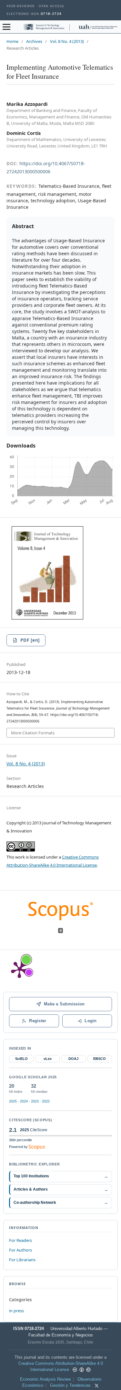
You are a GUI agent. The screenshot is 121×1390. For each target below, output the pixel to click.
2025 (13, 1101)
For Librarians (22, 1260)
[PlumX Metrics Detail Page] (19, 969)
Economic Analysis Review (45, 1379)
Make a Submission (64, 1004)
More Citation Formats (33, 733)
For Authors (20, 1250)
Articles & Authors (61, 1189)
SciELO (21, 1059)
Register (37, 1021)
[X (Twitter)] (97, 1386)
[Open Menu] (6, 26)
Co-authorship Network (61, 1202)
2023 (35, 1101)
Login (90, 1021)
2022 (46, 1101)
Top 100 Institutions (61, 1176)
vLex (48, 1059)
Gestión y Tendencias (70, 1385)
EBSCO (99, 1059)
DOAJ (73, 1059)
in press (16, 1311)
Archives (34, 41)
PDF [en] (30, 640)
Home (12, 41)
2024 (24, 1101)
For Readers (20, 1240)
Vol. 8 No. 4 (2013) (67, 41)
